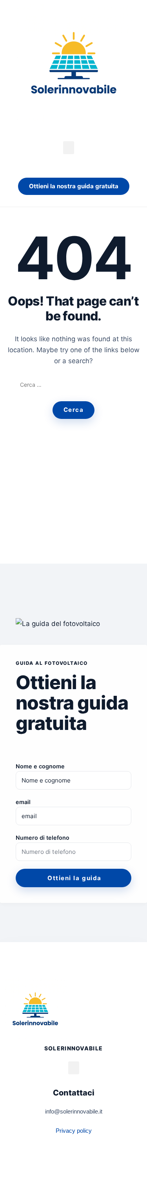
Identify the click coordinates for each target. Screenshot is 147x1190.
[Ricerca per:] (73, 384)
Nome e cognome (40, 766)
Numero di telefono (42, 837)
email (23, 802)
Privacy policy (74, 1130)
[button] (68, 147)
